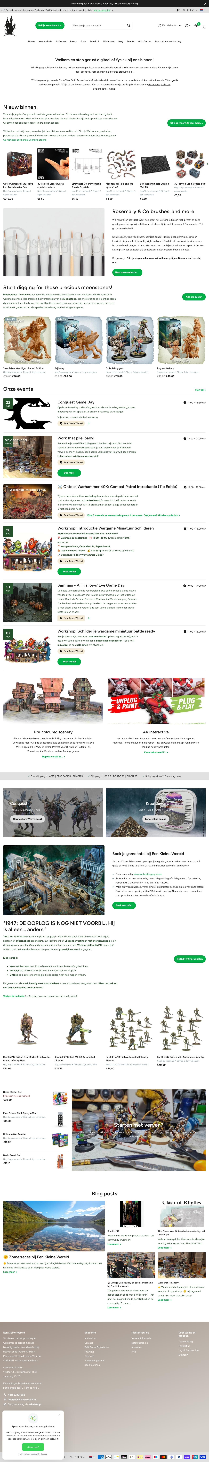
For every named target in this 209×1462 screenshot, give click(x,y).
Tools (83, 41)
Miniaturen (108, 41)
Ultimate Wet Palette (14, 1134)
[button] (1, 10)
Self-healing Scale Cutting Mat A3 (154, 185)
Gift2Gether (144, 41)
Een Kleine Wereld (73, 423)
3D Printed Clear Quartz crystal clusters (50, 185)
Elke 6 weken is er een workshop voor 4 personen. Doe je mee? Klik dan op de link (132, 515)
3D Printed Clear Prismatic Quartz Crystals (86, 185)
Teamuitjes (184, 1345)
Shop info (90, 1332)
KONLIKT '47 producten (190, 959)
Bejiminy (59, 368)
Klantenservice (140, 1332)
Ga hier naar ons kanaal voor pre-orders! (24, 139)
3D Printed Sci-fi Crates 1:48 (190, 183)
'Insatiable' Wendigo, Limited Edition (23, 368)
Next (112, 10)
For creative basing (155, 819)
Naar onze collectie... (127, 272)
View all (199, 389)
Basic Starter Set (12, 1092)
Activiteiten (90, 1338)
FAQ (133, 1351)
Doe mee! (69, 472)
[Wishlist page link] (204, 26)
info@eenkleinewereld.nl (22, 1399)
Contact (88, 1342)
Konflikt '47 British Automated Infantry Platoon (127, 1059)
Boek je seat (69, 571)
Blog (120, 41)
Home (31, 41)
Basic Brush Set (12, 1155)
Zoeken (128, 25)
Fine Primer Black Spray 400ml (20, 1113)
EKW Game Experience (96, 1347)
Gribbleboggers (115, 368)
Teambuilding (185, 1341)
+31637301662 (16, 1394)
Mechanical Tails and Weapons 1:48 (120, 185)
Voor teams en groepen (186, 1334)
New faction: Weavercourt (27, 819)
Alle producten (194, 296)
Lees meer (9, 1271)
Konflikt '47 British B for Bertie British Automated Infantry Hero (27, 1059)
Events (130, 41)
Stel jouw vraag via (24, 1404)
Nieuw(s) (89, 1351)
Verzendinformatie (141, 1338)
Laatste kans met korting (168, 41)
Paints (73, 41)
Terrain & (94, 41)
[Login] (188, 25)
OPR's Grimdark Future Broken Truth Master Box (18, 185)
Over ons (89, 1356)
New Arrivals (45, 41)
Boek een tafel (124, 905)
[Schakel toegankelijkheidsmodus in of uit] (178, 10)
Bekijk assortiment (49, 25)
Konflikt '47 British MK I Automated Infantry (180, 1057)
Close (205, 3)
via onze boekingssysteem (148, 874)
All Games (61, 41)
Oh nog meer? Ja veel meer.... (186, 122)
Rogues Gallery (165, 368)
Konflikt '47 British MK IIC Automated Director (75, 1059)
